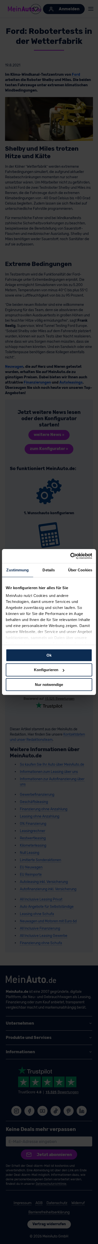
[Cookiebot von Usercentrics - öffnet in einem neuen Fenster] (70, 556)
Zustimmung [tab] (17, 570)
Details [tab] (48, 570)
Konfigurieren (46, 670)
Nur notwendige (49, 684)
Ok (49, 655)
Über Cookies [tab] (80, 570)
